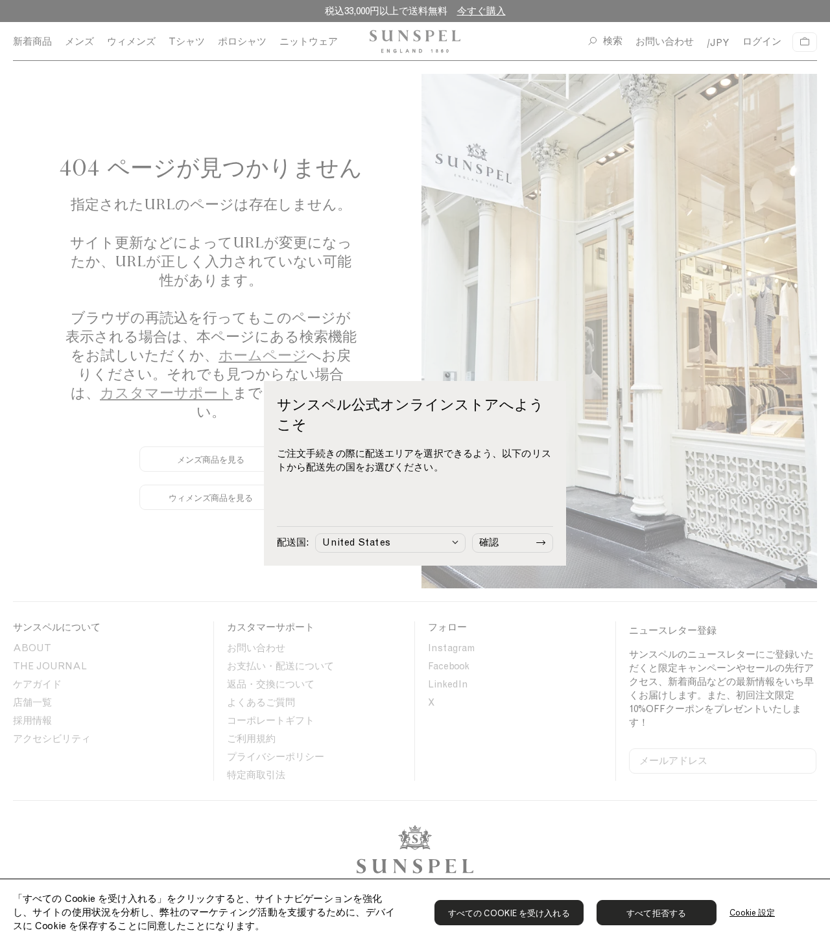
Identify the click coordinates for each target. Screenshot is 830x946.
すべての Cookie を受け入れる (509, 913)
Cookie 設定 (752, 912)
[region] (415, 912)
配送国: (293, 542)
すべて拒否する (656, 913)
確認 (489, 542)
